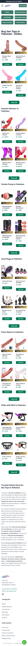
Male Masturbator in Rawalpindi (7, 207)
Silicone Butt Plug (7, 281)
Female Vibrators (20, 12)
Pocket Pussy (6, 609)
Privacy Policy (6, 630)
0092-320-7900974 (11, 589)
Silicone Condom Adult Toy (6, 355)
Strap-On (4, 617)
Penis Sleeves (21, 22)
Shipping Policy (6, 638)
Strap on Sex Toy (6, 456)
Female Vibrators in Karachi (20, 134)
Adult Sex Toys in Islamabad (20, 281)
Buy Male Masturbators (19, 207)
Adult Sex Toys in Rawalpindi (20, 56)
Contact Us (5, 627)
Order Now (22, 5)
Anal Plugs (7, 17)
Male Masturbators (21, 17)
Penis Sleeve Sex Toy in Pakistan (6, 384)
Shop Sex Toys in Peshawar (6, 163)
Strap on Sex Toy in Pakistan (20, 457)
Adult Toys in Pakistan (5, 134)
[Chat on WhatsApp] (24, 642)
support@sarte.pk (11, 591)
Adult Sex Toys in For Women (20, 163)
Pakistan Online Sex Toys (6, 56)
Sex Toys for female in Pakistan (19, 87)
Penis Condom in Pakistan (20, 384)
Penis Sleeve (5, 615)
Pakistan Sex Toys (7, 85)
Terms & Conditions (7, 633)
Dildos (7, 12)
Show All (14, 102)
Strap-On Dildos (7, 22)
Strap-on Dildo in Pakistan (20, 428)
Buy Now (7, 64)
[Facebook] (14, 594)
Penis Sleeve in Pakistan (20, 355)
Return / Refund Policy (8, 636)
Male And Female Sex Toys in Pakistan (20, 237)
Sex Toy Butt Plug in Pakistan (20, 311)
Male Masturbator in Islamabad (7, 236)
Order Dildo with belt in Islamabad (7, 428)
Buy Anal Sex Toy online (6, 311)
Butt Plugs (5, 612)
